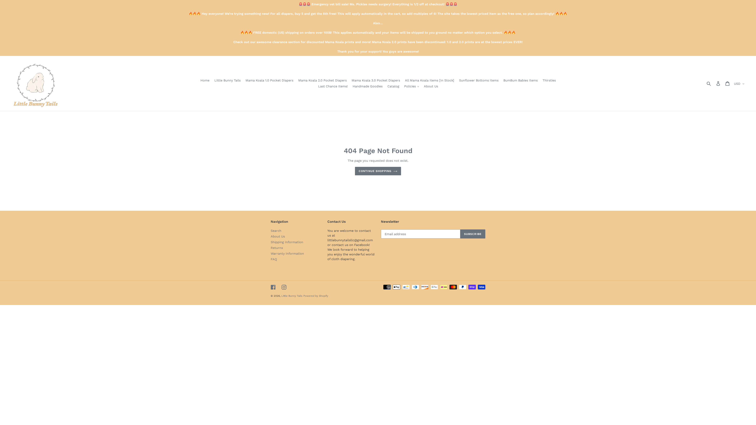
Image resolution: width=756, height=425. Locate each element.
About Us (278, 236)
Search (276, 231)
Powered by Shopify (315, 295)
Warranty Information (287, 253)
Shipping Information (287, 242)
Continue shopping (375, 171)
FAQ (274, 259)
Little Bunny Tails (291, 295)
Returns (277, 248)
